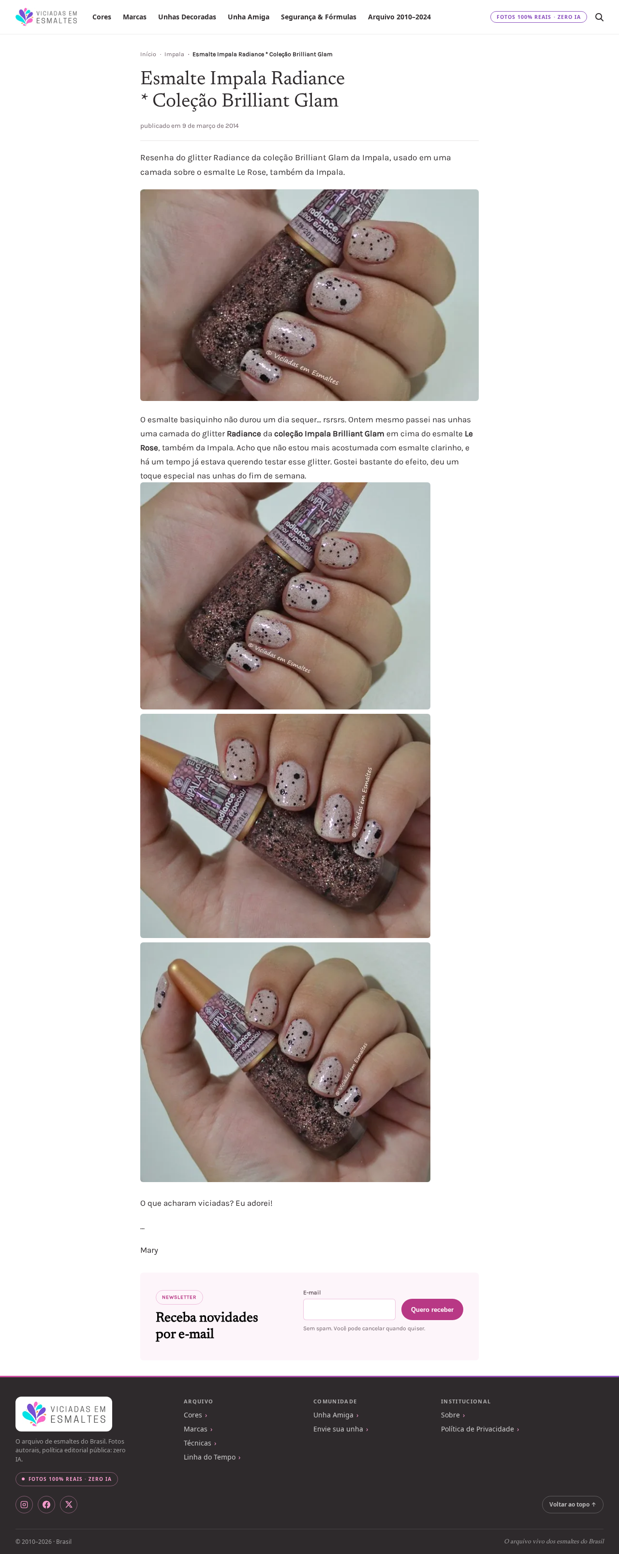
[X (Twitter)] (68, 1504)
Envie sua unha (338, 1428)
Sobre (450, 1414)
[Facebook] (46, 1504)
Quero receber (432, 1309)
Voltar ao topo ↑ (572, 1504)
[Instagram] (24, 1504)
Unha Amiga (248, 16)
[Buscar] (599, 17)
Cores (101, 16)
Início (148, 54)
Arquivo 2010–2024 (399, 16)
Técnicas (197, 1442)
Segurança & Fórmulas (318, 16)
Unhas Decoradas (187, 16)
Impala (174, 54)
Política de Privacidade (477, 1428)
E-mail (312, 1292)
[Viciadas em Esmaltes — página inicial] (63, 1414)
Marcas (135, 16)
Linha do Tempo (210, 1457)
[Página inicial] (46, 17)
